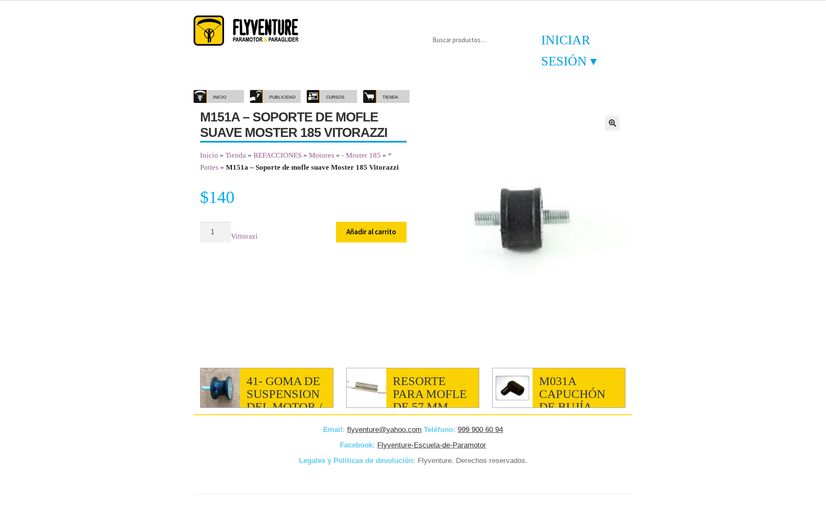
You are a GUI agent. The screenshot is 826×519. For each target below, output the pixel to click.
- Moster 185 (361, 155)
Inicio (209, 155)
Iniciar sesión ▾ (569, 50)
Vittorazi (244, 236)
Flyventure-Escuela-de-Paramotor (431, 445)
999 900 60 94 (480, 430)
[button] (612, 123)
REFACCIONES (277, 155)
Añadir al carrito (371, 231)
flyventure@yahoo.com (384, 430)
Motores (321, 155)
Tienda (235, 155)
